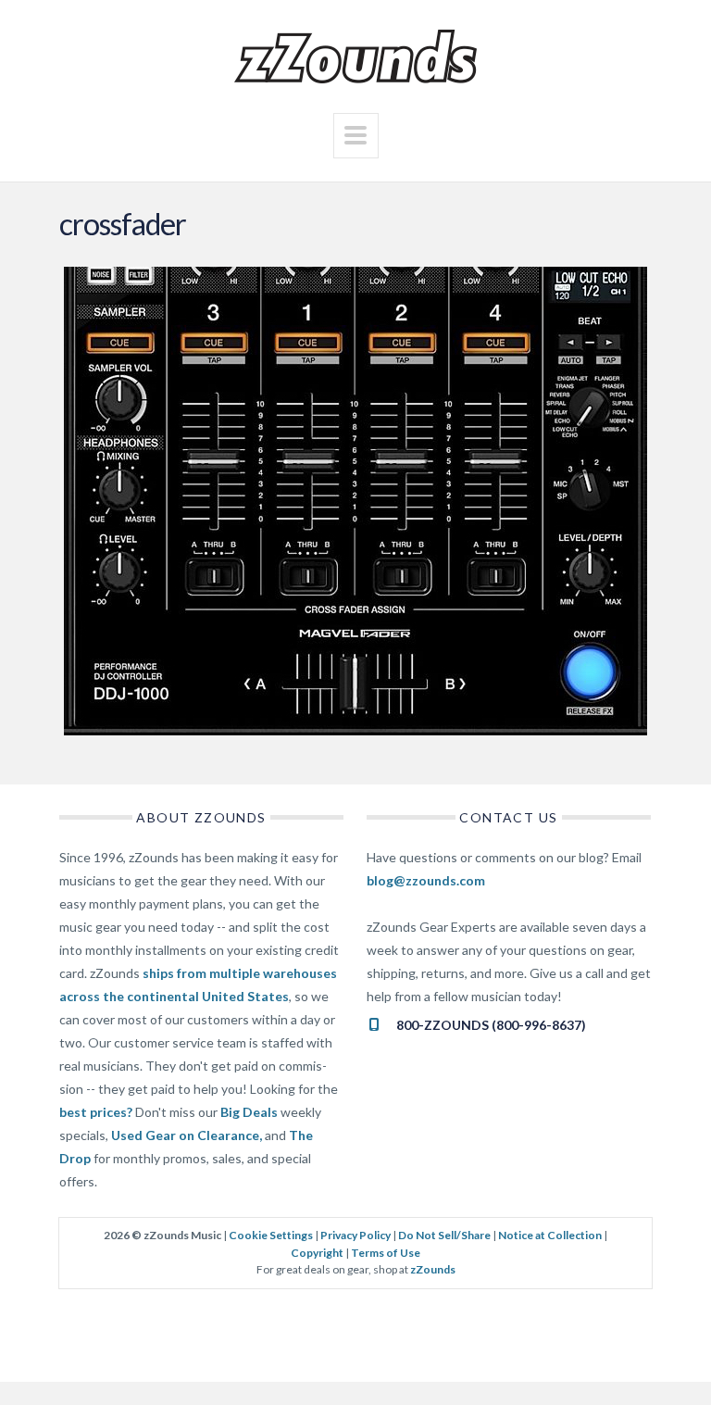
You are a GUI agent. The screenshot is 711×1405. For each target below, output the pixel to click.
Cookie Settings (271, 1235)
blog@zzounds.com (426, 880)
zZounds (432, 1269)
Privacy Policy (355, 1235)
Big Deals (249, 1112)
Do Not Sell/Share (444, 1235)
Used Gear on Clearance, (186, 1135)
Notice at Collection (550, 1235)
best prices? (95, 1112)
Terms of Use (385, 1253)
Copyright (317, 1253)
